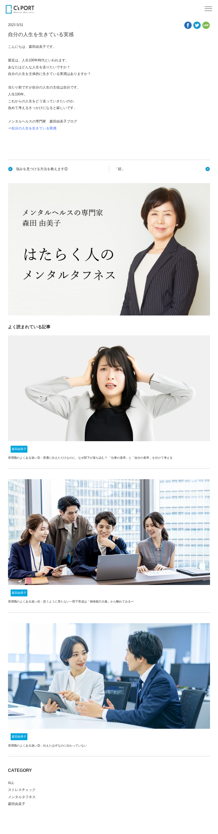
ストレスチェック (22, 790)
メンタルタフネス (22, 797)
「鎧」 (120, 169)
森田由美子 (19, 448)
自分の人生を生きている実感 (33, 128)
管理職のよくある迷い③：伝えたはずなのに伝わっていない (47, 745)
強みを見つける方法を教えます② (42, 169)
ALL (11, 783)
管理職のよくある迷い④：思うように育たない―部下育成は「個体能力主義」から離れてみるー (71, 601)
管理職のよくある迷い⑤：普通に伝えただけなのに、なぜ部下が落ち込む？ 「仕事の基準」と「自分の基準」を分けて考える (90, 457)
